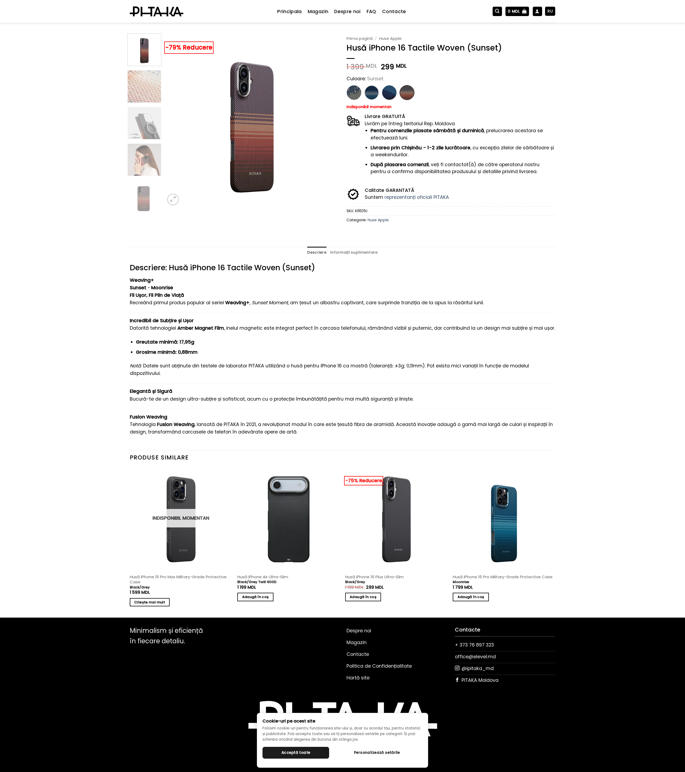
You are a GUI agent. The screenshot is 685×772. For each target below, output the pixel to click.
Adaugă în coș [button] (255, 597)
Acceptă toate (295, 752)
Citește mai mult (149, 602)
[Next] (328, 120)
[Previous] (175, 120)
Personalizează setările (377, 752)
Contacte (394, 11)
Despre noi (347, 11)
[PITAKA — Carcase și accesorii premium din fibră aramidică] (156, 11)
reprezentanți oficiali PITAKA (417, 197)
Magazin (318, 11)
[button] (497, 11)
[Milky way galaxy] (354, 92)
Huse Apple (390, 38)
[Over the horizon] (389, 92)
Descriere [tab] (316, 252)
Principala (289, 11)
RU (550, 11)
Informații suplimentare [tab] (354, 252)
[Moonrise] (371, 92)
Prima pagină (360, 38)
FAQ (371, 11)
